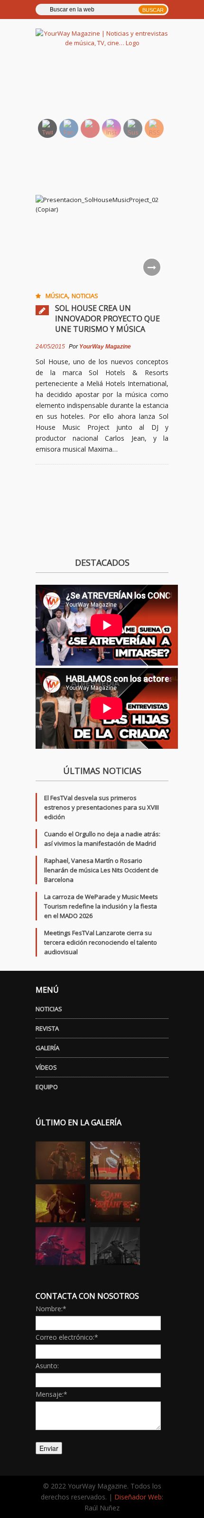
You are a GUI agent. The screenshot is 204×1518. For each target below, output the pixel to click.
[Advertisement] (113, 88)
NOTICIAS (49, 1009)
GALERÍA (47, 1048)
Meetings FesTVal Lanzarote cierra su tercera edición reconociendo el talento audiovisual (100, 942)
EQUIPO (47, 1087)
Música (57, 295)
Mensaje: (51, 1394)
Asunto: (47, 1365)
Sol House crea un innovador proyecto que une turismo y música (107, 318)
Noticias (85, 295)
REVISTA (47, 1028)
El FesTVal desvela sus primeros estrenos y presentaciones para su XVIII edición (101, 807)
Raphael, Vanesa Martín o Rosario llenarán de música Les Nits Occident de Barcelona (101, 870)
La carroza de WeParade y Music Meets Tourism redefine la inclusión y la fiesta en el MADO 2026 (101, 906)
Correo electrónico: (67, 1337)
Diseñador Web (138, 1496)
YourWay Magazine (105, 346)
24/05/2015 (50, 346)
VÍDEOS (46, 1067)
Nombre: (51, 1308)
